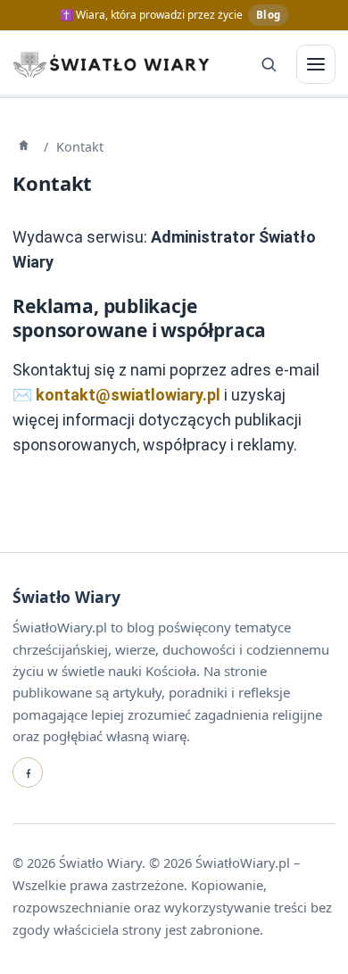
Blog (268, 14)
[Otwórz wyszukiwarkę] (268, 64)
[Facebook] (27, 772)
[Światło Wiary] (110, 64)
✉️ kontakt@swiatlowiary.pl (116, 394)
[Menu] (316, 64)
